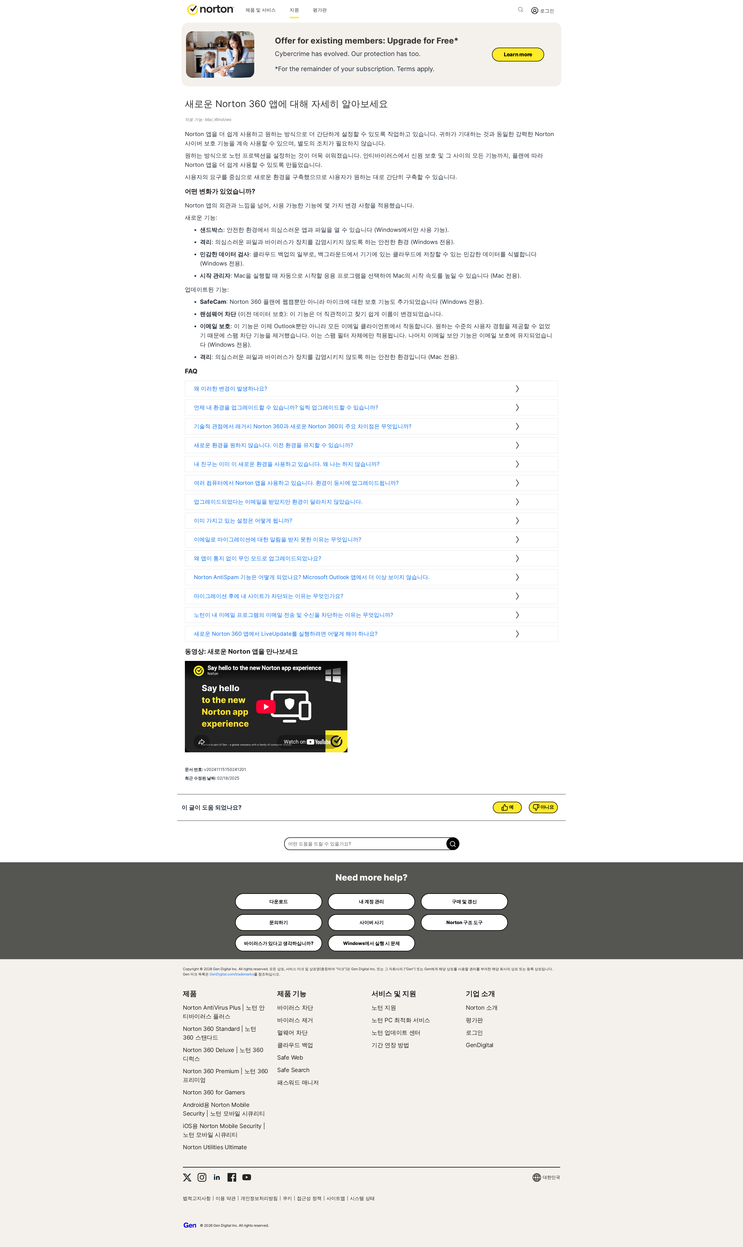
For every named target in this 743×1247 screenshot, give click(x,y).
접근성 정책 (309, 1198)
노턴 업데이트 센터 (396, 1032)
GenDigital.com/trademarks (232, 974)
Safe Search (293, 1070)
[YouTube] (246, 1177)
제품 (189, 993)
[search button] (522, 10)
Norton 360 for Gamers (214, 1092)
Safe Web (290, 1057)
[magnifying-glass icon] (452, 843)
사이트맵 (336, 1198)
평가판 (320, 10)
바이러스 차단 (295, 1007)
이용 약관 (226, 1198)
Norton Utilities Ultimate (215, 1147)
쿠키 (287, 1198)
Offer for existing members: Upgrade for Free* (367, 41)
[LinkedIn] (216, 1177)
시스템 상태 (362, 1198)
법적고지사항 (197, 1198)
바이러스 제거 (295, 1020)
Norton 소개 (481, 1007)
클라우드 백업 (295, 1045)
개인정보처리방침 (259, 1198)
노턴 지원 (384, 1007)
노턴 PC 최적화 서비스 (401, 1020)
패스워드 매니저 (298, 1082)
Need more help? (371, 877)
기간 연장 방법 (390, 1045)
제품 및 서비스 (261, 10)
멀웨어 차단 (292, 1032)
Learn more (518, 54)
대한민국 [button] (551, 1177)
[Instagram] (201, 1177)
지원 (294, 10)
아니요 (547, 807)
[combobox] (371, 843)
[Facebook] (231, 1177)
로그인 (547, 11)
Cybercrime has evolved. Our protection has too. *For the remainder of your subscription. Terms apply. (354, 61)
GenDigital (479, 1045)
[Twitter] (187, 1177)
